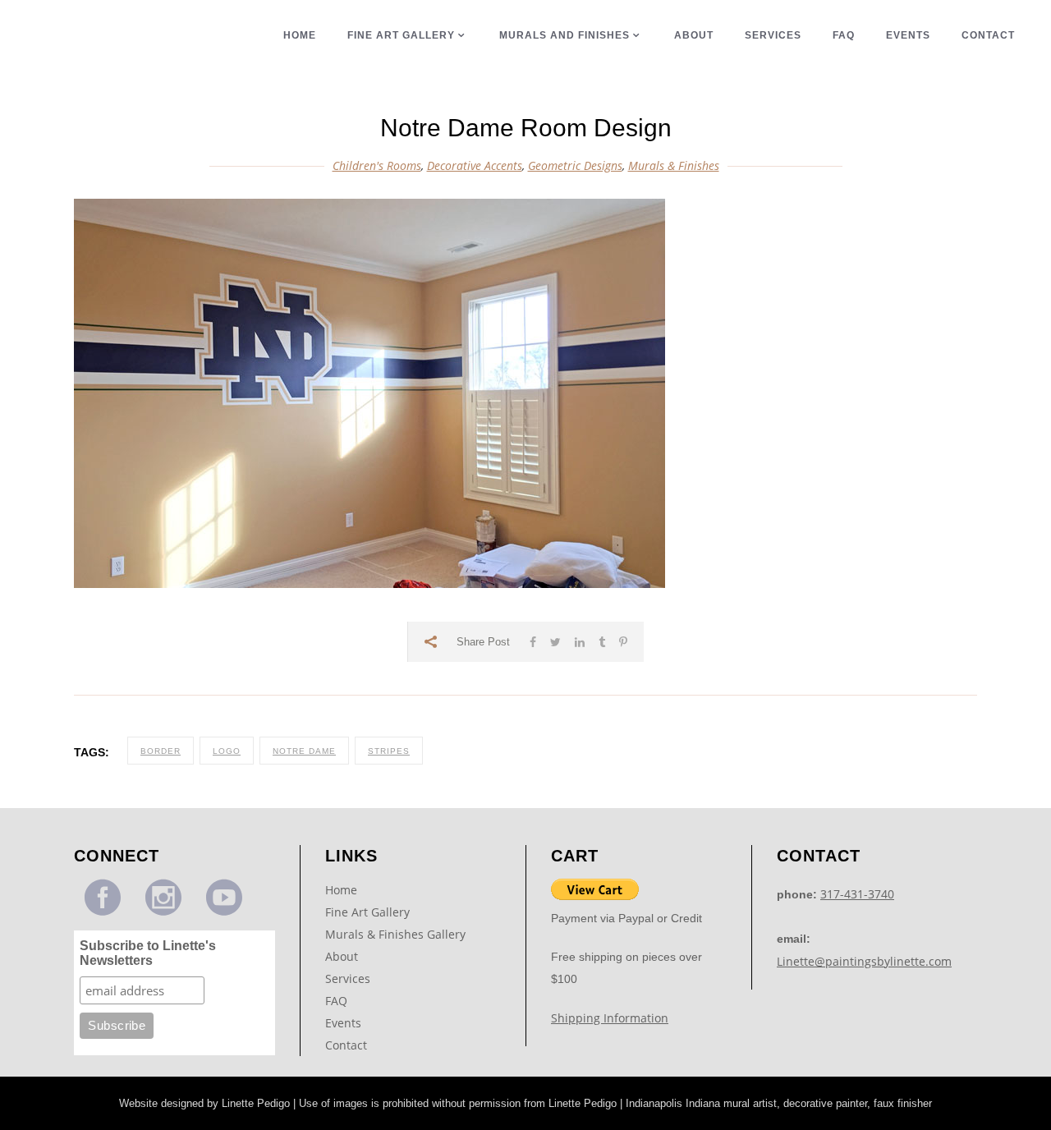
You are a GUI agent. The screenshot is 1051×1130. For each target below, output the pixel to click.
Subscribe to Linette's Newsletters (148, 953)
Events (343, 1023)
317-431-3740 (857, 894)
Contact (346, 1045)
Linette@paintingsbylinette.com (864, 961)
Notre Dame (304, 751)
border (160, 751)
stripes (389, 751)
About (341, 956)
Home (341, 890)
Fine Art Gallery (367, 912)
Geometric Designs (575, 165)
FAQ (336, 1000)
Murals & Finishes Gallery (395, 934)
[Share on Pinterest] (623, 642)
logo (227, 751)
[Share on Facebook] (533, 642)
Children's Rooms (377, 165)
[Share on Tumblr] (602, 642)
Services (347, 978)
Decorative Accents (474, 165)
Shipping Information (609, 1018)
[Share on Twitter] (555, 642)
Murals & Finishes (673, 165)
